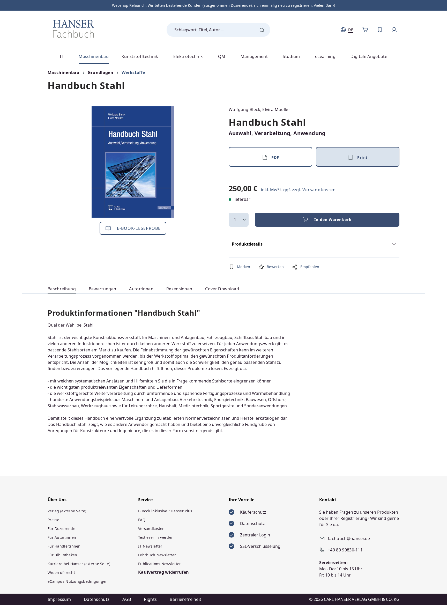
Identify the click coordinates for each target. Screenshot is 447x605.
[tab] (62, 288)
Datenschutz (97, 599)
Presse (53, 519)
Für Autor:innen (62, 537)
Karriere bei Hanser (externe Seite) (79, 563)
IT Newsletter (150, 546)
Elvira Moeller (276, 109)
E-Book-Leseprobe (138, 228)
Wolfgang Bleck (244, 109)
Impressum (59, 599)
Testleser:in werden (156, 537)
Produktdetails (247, 244)
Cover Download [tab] (222, 289)
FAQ (141, 519)
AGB (126, 599)
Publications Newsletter (159, 563)
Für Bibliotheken (62, 554)
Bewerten (275, 266)
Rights (150, 599)
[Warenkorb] (365, 30)
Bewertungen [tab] (102, 289)
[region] (133, 162)
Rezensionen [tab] (179, 289)
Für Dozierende (61, 528)
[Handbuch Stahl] (133, 162)
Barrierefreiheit (185, 599)
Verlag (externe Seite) (67, 510)
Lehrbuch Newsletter (157, 554)
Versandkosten (319, 190)
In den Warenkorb (333, 219)
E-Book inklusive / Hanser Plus (165, 510)
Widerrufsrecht (61, 572)
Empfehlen (309, 266)
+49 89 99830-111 (345, 550)
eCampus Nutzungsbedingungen (78, 581)
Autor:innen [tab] (141, 289)
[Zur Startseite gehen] (73, 29)
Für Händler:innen (64, 546)
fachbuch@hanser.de (349, 538)
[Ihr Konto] (394, 30)
